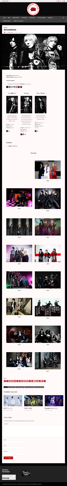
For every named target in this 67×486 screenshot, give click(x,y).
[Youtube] (59, 1)
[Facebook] (57, 1)
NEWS (9, 17)
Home (4, 17)
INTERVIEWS (24, 17)
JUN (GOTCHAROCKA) (29, 387)
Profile (5, 27)
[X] (61, 1)
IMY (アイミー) (8, 408)
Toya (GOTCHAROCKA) (39, 387)
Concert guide (6, 21)
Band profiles (15, 17)
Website (6, 451)
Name (5, 439)
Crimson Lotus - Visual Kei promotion (18, 484)
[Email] (64, 1)
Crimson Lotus (10, 32)
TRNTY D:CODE (28, 408)
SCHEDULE (50, 17)
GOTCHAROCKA (12, 116)
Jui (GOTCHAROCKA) (20, 387)
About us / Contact (18, 21)
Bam (40, 484)
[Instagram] (62, 1)
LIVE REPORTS (32, 17)
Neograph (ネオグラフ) (51, 408)
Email (5, 445)
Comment (6, 423)
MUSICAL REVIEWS (42, 17)
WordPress (35, 484)
